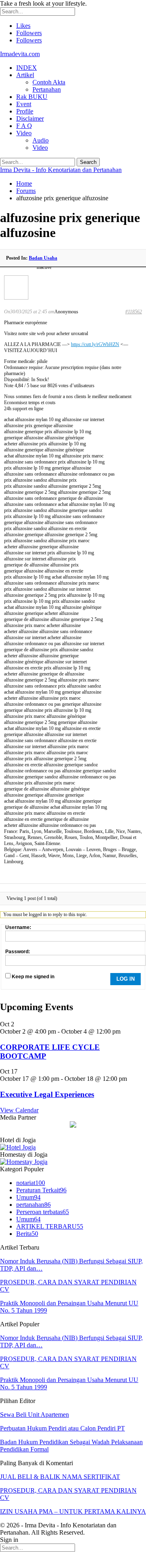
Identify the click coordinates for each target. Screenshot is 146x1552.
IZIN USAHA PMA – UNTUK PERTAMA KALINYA (73, 1511)
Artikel (25, 74)
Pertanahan (46, 89)
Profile (24, 111)
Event (23, 104)
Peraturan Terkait (41, 1190)
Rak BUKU (31, 96)
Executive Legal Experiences (47, 1094)
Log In (125, 979)
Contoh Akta (48, 82)
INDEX (26, 67)
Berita (27, 1233)
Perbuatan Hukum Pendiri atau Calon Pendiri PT (62, 1428)
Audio (40, 140)
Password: (17, 951)
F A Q (24, 125)
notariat (30, 1182)
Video (24, 133)
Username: (18, 927)
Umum (28, 1197)
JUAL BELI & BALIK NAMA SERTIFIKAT (60, 1476)
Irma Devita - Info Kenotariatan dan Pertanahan (61, 169)
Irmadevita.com (20, 53)
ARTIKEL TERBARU (49, 1226)
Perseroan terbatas (42, 1211)
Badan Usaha (43, 258)
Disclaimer (30, 118)
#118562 (133, 312)
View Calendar (19, 1110)
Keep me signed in (33, 976)
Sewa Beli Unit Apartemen (34, 1414)
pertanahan (33, 1204)
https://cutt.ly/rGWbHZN (95, 344)
